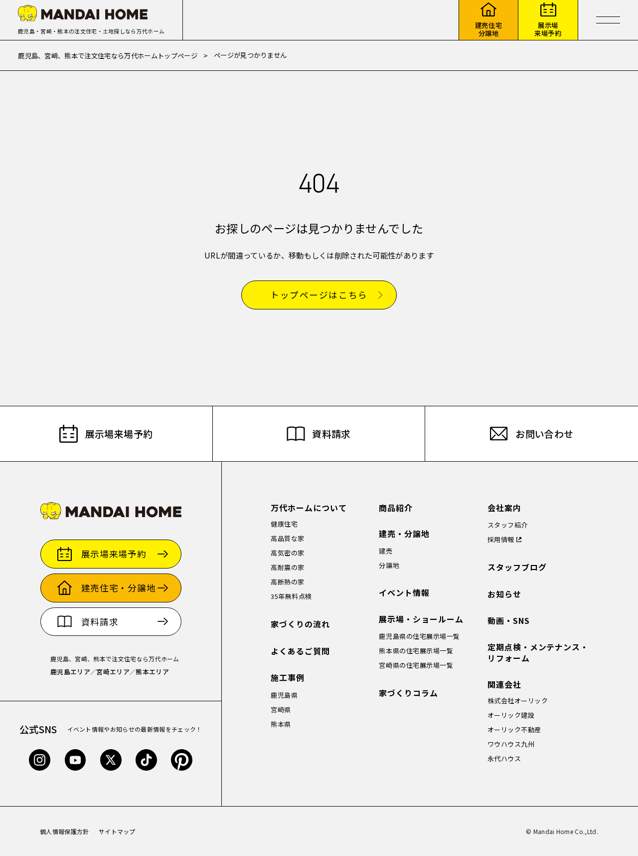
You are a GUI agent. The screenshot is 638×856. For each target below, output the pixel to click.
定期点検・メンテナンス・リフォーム (538, 652)
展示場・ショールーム (421, 619)
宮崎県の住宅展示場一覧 (416, 665)
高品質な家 (288, 538)
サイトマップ (117, 831)
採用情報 (500, 539)
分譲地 (389, 565)
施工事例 (288, 677)
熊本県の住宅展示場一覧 (416, 650)
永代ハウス (504, 758)
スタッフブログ (517, 567)
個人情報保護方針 (64, 831)
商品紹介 (396, 508)
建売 (385, 551)
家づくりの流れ (300, 624)
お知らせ (504, 594)
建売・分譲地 (404, 534)
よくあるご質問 (300, 651)
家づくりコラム (408, 693)
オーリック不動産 (514, 729)
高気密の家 (288, 553)
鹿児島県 (284, 695)
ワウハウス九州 (511, 744)
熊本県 (281, 724)
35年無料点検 (291, 596)
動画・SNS (508, 620)
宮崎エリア (113, 671)
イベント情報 (404, 592)
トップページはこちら (318, 295)
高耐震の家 (288, 567)
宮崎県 (281, 709)
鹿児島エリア (70, 671)
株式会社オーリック (517, 700)
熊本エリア (152, 671)
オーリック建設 (511, 715)
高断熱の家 (288, 581)
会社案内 (504, 508)
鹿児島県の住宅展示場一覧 (419, 636)
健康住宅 (284, 524)
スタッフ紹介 (507, 525)
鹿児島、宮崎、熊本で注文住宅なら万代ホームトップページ (107, 55)
